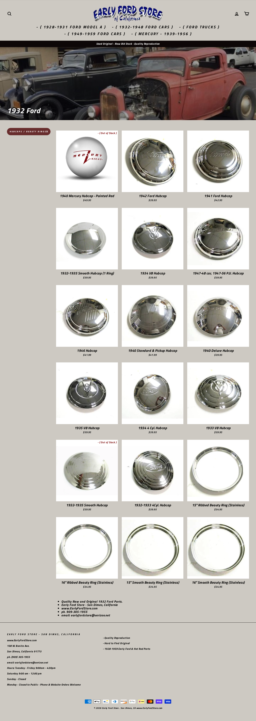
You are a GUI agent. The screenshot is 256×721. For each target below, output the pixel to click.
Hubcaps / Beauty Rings (28, 131)
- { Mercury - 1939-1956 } (161, 34)
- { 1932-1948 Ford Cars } (142, 27)
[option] (128, 43)
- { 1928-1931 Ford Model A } (71, 27)
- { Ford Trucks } (199, 27)
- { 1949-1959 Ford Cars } (94, 34)
